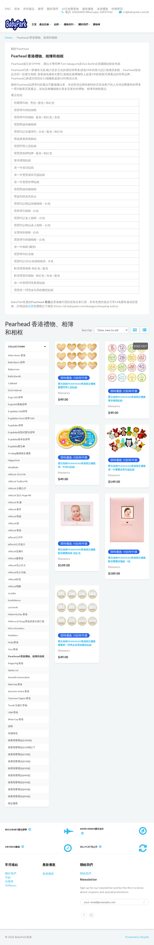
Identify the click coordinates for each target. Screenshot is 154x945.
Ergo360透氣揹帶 (17, 404)
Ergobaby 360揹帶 (17, 411)
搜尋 (41, 8)
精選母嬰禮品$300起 (19, 768)
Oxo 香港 (13, 649)
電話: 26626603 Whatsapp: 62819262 (89, 12)
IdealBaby (13, 467)
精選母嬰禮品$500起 (19, 782)
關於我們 (52, 8)
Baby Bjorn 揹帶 (16, 362)
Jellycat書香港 (15, 558)
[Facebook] (84, 915)
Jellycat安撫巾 (15, 551)
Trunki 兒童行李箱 (17, 705)
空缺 (8, 877)
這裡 (30, 306)
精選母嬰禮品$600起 (19, 789)
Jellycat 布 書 (15, 502)
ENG (8, 8)
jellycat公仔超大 (16, 544)
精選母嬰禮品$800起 (19, 796)
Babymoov (13, 369)
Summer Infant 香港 (18, 691)
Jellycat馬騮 (14, 586)
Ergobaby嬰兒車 (16, 446)
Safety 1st (13, 670)
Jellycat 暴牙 (14, 509)
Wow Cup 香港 (15, 719)
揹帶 (10, 726)
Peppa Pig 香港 (15, 663)
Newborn (13, 635)
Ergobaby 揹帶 (15, 425)
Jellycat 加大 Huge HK (19, 495)
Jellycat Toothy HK (18, 481)
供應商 (9, 881)
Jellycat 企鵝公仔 (17, 488)
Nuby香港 (13, 642)
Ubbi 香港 (13, 712)
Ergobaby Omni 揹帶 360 (21, 418)
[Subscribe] (144, 902)
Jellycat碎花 (14, 579)
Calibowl (12, 383)
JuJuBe (12, 593)
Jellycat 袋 (13, 523)
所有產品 (28, 8)
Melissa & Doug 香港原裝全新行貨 (26, 621)
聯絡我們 (85, 873)
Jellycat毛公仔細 (17, 572)
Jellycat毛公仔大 (17, 565)
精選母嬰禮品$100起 (19, 754)
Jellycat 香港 (14, 530)
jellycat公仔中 (15, 537)
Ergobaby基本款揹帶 (19, 439)
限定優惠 (13, 803)
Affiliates (10, 885)
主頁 (34, 24)
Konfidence (14, 600)
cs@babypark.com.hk (136, 12)
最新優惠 (87, 8)
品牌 (56, 24)
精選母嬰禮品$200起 (19, 761)
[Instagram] (91, 915)
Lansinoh (13, 607)
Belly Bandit (14, 376)
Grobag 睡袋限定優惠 (19, 453)
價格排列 (68, 24)
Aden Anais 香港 (16, 355)
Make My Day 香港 (17, 614)
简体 (17, 8)
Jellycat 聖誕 (14, 516)
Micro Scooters (16, 628)
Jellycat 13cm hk (17, 474)
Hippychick (14, 460)
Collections (16, 346)
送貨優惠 (102, 8)
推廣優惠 (48, 873)
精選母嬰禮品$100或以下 (21, 747)
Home (8, 37)
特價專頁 (117, 8)
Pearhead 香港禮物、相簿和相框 (26, 656)
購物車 (96, 24)
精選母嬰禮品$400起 (19, 775)
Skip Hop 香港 (15, 684)
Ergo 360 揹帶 (15, 397)
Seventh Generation (19, 677)
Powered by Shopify (137, 937)
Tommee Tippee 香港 (19, 698)
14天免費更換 (70, 8)
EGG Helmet (15, 390)
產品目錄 (44, 24)
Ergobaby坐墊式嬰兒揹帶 (21, 432)
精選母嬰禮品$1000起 (20, 740)
